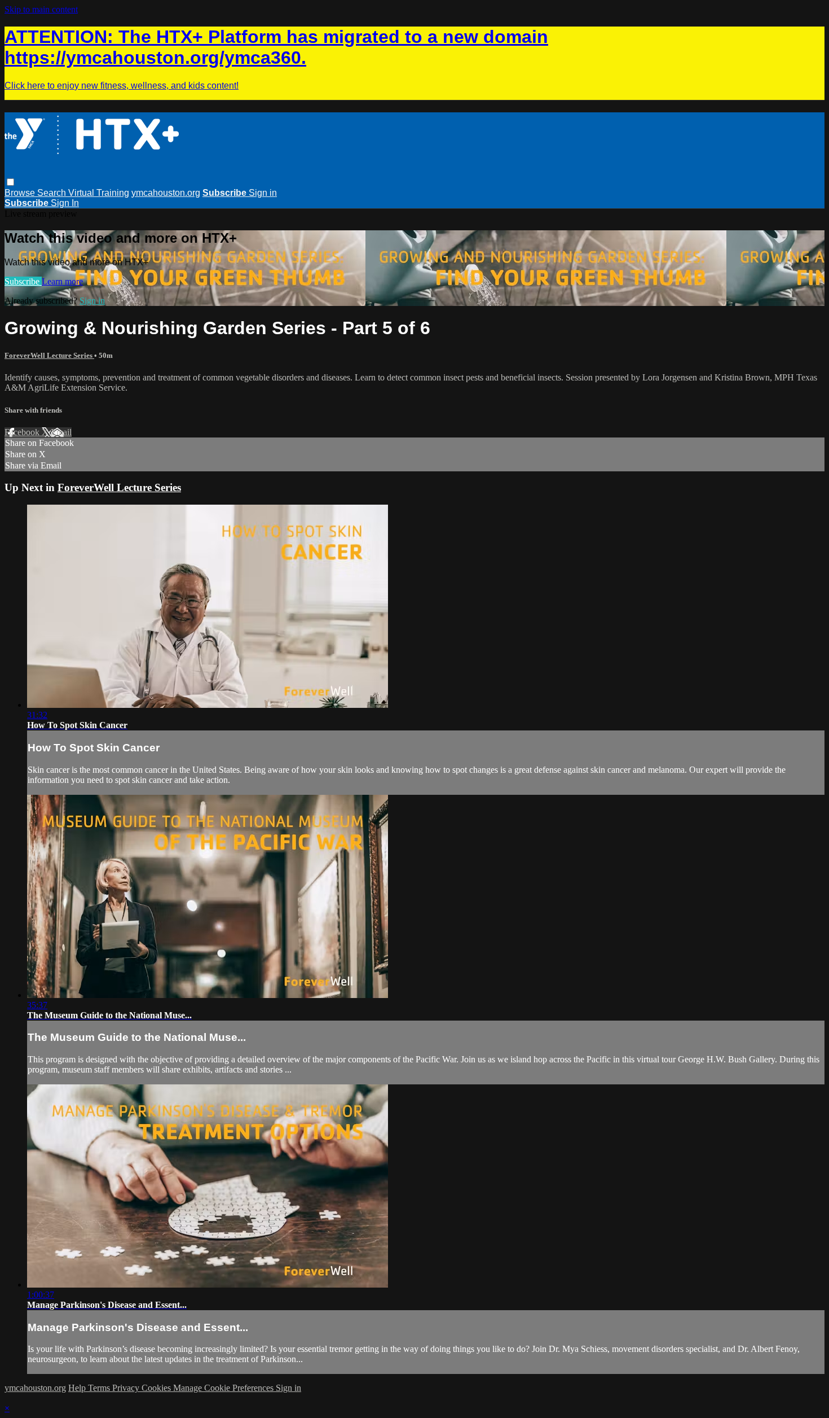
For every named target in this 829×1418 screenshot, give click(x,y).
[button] (10, 182)
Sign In (65, 203)
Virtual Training (98, 193)
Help (78, 1388)
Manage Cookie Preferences (224, 1388)
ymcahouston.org (165, 193)
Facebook (23, 432)
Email (61, 432)
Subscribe (23, 281)
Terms (100, 1388)
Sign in (263, 193)
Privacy (127, 1388)
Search (52, 193)
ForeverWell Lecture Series (49, 355)
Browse (21, 193)
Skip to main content (41, 9)
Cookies (157, 1388)
